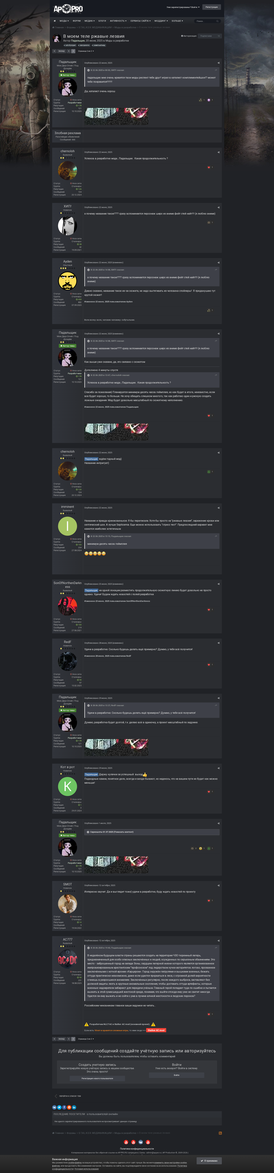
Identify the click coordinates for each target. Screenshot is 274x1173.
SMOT (67, 884)
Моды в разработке (117, 40)
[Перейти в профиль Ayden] (67, 280)
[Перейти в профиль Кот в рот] (67, 786)
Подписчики (206, 36)
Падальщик (67, 62)
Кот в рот (67, 767)
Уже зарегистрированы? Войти (182, 7)
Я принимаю (210, 1160)
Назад (62, 51)
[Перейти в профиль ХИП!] (67, 225)
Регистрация (212, 7)
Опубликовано (98, 63)
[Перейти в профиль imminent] (67, 526)
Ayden (67, 261)
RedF (67, 642)
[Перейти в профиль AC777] (67, 958)
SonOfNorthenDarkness (68, 585)
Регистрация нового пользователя (97, 1078)
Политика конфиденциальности (137, 1148)
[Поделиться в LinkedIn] (74, 1107)
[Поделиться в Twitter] (59, 1107)
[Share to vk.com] (54, 1107)
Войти (176, 1075)
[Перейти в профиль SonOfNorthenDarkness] (67, 606)
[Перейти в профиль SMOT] (67, 903)
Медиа (89, 21)
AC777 (67, 939)
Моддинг (161, 21)
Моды (64, 21)
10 (219, 36)
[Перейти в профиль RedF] (67, 661)
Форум (77, 21)
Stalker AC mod (156, 1030)
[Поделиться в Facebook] (64, 1107)
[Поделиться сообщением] (218, 63)
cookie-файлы (75, 1162)
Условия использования (87, 1169)
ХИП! (113, 70)
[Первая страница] (54, 51)
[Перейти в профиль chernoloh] (67, 170)
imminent (67, 507)
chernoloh (68, 151)
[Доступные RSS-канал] (220, 1133)
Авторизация (189, 36)
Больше (176, 21)
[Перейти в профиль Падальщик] (56, 38)
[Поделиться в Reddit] (69, 1107)
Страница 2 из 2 (85, 51)
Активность (117, 21)
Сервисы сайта (139, 21)
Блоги (102, 21)
